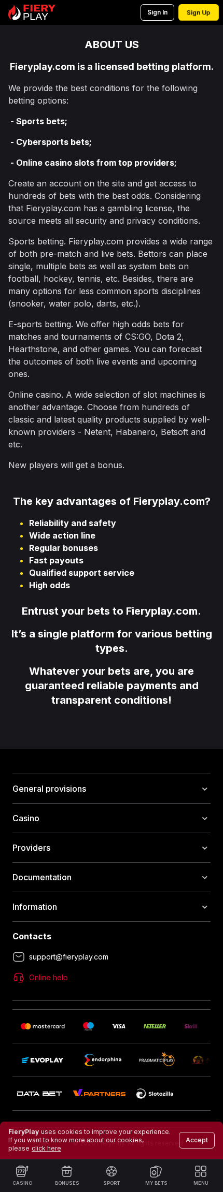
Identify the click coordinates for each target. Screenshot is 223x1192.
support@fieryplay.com (68, 956)
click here (46, 1148)
